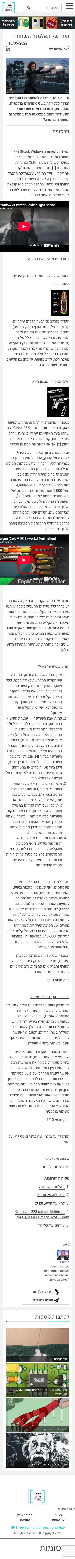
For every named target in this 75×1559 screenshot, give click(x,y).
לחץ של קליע (55, 1203)
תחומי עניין (24, 1515)
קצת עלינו (58, 1527)
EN (8, 49)
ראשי (58, 1515)
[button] (28, 7)
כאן (35, 1203)
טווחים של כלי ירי (51, 1225)
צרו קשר (23, 1527)
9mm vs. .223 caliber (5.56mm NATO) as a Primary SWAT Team (42, 1214)
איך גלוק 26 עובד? (51, 1195)
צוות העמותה (40, 1527)
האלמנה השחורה (52, 1186)
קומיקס (25, 1519)
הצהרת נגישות (66, 1509)
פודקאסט (58, 1519)
